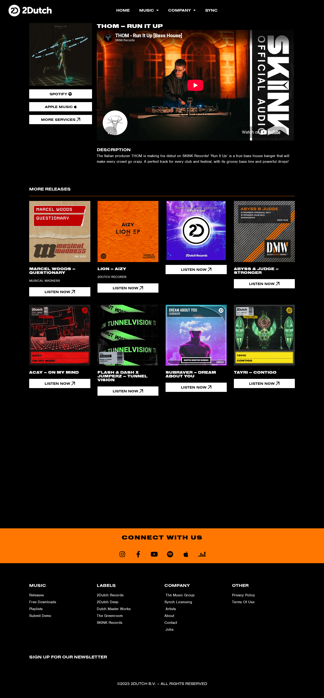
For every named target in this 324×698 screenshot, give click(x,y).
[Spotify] (170, 554)
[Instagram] (122, 554)
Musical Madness (44, 281)
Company (179, 10)
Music (146, 10)
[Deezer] (202, 554)
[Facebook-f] (138, 554)
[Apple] (186, 554)
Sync (211, 10)
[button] (128, 288)
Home (123, 10)
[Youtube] (154, 554)
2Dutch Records (111, 277)
